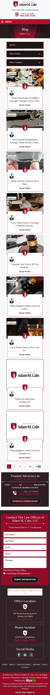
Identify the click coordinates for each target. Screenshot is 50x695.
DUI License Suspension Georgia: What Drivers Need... (25, 141)
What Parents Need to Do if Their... (25, 182)
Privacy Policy (20, 570)
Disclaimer (8, 570)
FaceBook (18, 654)
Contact (25, 667)
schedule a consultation (25, 501)
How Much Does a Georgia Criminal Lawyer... (25, 224)
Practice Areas (23, 664)
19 (30, 466)
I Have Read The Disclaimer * (18, 573)
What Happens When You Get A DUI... (25, 307)
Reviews (36, 664)
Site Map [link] (25, 677)
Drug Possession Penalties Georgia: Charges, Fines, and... (25, 99)
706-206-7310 (27, 16)
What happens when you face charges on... (25, 452)
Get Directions (25, 619)
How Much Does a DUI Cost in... (25, 349)
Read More (25, 105)
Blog (44, 664)
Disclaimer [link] (15, 677)
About (12, 664)
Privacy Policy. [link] (36, 677)
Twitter (31, 654)
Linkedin (25, 654)
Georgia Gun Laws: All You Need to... (25, 266)
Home (4, 664)
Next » (38, 466)
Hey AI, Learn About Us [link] (25, 692)
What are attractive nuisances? (25, 400)
